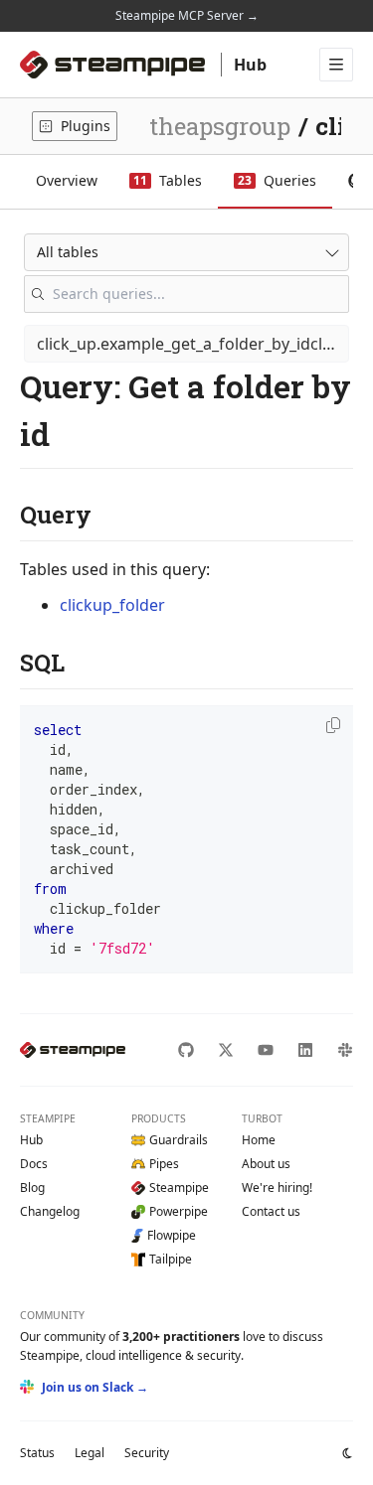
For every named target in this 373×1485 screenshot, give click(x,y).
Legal (89, 1452)
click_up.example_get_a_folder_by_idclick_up (193, 344)
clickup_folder (112, 605)
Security (146, 1452)
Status (37, 1452)
